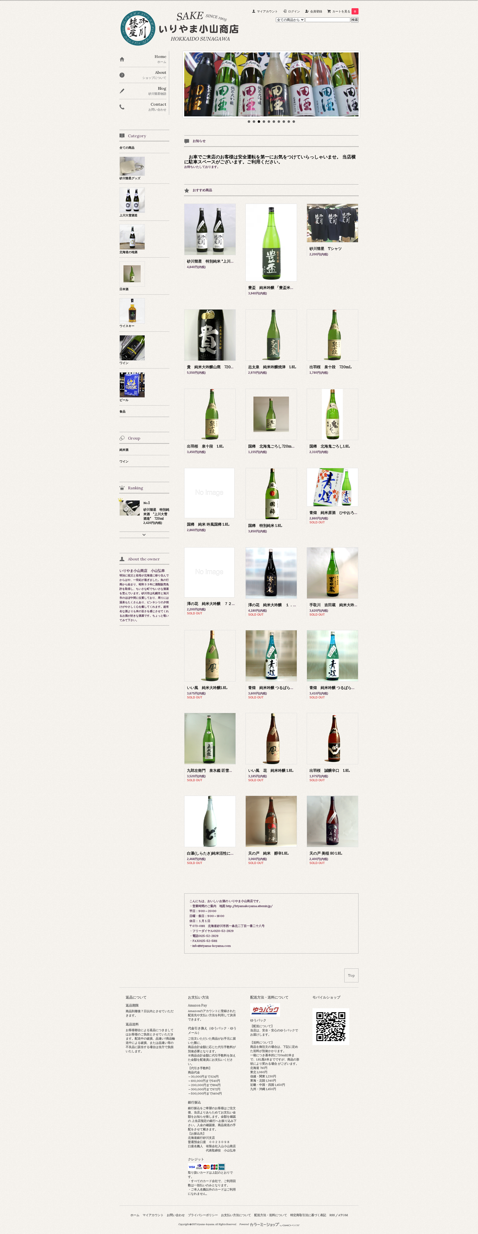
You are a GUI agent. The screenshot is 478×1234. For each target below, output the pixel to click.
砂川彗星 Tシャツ (325, 248)
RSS (332, 1215)
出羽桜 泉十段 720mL (330, 367)
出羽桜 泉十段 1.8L (205, 446)
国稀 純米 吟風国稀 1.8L (208, 524)
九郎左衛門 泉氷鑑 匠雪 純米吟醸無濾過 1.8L (228, 770)
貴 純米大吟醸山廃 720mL (213, 367)
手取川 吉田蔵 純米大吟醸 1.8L (338, 604)
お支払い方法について (236, 1215)
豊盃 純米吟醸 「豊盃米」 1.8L (275, 287)
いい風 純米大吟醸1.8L (207, 687)
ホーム (134, 1215)
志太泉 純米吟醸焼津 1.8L (272, 367)
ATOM (343, 1215)
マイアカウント (267, 11)
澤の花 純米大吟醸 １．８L (273, 604)
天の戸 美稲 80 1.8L (325, 853)
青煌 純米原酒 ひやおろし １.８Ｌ (341, 512)
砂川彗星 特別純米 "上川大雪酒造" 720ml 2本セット (234, 261)
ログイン (294, 11)
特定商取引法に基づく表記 (308, 1215)
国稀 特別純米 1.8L (265, 525)
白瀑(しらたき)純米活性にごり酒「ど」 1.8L (224, 853)
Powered (244, 1224)
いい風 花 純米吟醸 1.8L (270, 770)
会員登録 (316, 11)
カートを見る (344, 11)
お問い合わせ (176, 1215)
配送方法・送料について (270, 1215)
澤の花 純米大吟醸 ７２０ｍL (214, 603)
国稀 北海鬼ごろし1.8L (329, 446)
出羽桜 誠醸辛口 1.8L (329, 770)
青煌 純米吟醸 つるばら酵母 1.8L (338, 687)
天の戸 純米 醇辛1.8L (268, 853)
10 (294, 121)
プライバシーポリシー (203, 1215)
